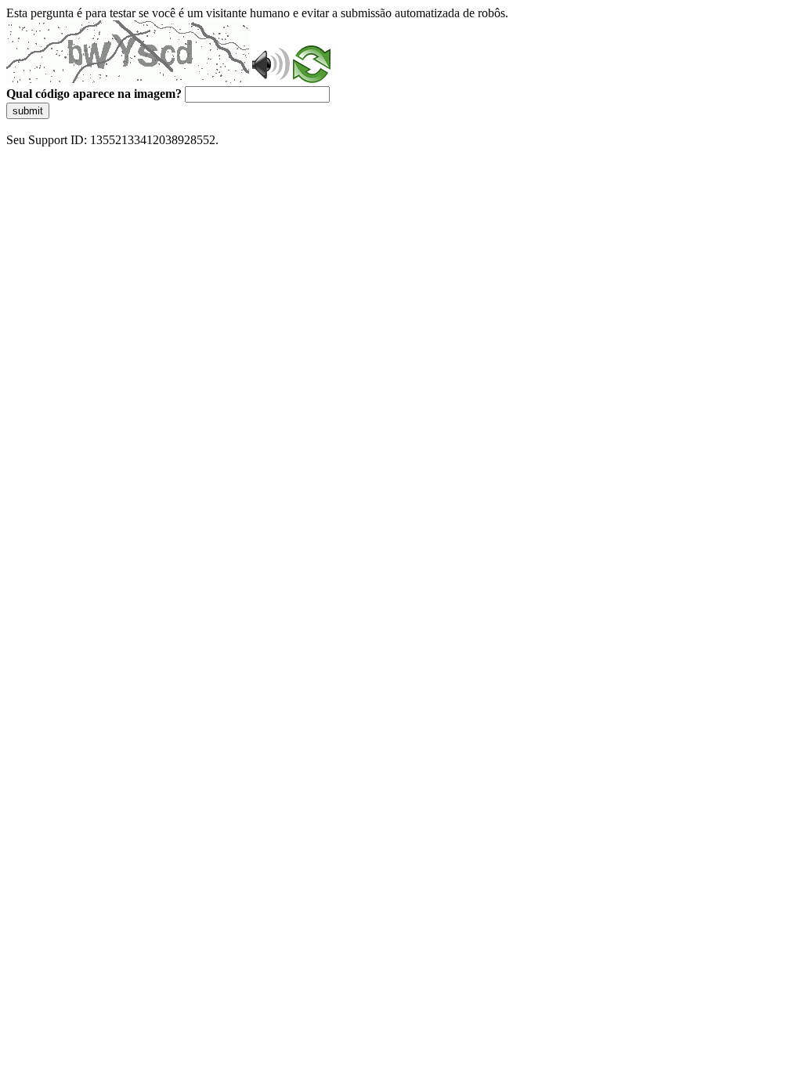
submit (28, 111)
